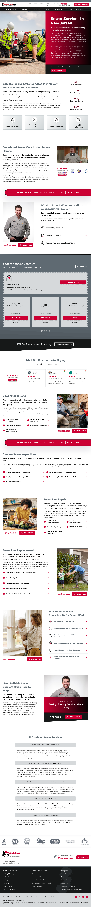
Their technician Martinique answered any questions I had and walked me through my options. (35, 380)
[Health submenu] (49, 9)
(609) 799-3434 (66, 4)
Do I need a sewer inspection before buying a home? (45, 763)
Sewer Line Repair (56, 126)
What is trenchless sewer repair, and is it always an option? (45, 782)
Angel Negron (35, 371)
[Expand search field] (53, 4)
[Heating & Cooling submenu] (16, 9)
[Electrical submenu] (39, 9)
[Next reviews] (88, 378)
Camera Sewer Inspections (34, 126)
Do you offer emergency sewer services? (45, 815)
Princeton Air (61, 33)
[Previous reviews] (25, 378)
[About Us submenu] (82, 9)
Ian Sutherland (76, 371)
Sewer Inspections (12, 126)
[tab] (42, 331)
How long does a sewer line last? (45, 798)
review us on (61, 174)
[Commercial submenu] (62, 9)
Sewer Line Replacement (78, 126)
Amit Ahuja (55, 371)
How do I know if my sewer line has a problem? (45, 744)
